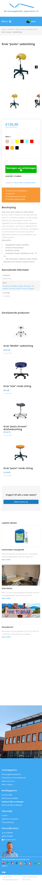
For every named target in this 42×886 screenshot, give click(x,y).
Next (36, 67)
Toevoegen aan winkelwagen (21, 168)
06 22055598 (8, 833)
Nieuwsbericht (7, 627)
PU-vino (18, 288)
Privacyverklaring (8, 822)
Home (4, 29)
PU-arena (6, 286)
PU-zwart (31, 288)
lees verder (6, 559)
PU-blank (13, 286)
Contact (4, 815)
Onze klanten (7, 588)
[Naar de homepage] (21, 10)
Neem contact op (21, 502)
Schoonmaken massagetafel (13, 550)
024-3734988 (8, 836)
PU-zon (24, 288)
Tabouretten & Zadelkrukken (26, 29)
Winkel (10, 29)
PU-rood (12, 288)
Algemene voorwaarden (10, 819)
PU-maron (27, 286)
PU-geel (20, 286)
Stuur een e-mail (9, 839)
